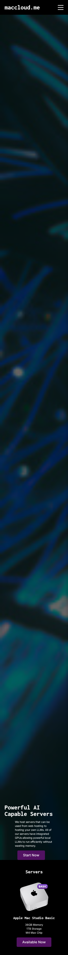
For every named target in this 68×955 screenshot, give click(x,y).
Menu (60, 5)
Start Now (31, 855)
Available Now (34, 942)
